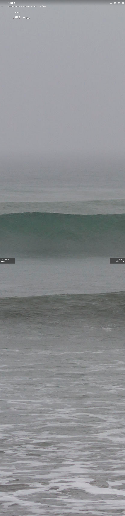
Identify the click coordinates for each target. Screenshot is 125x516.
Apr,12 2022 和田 (5, 260)
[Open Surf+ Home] (11, 3)
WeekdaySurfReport (14, 6)
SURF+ (3, 6)
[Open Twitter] (115, 3)
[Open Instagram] (119, 3)
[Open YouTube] (111, 3)
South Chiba (26, 6)
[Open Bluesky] (123, 3)
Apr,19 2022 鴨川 (119, 260)
